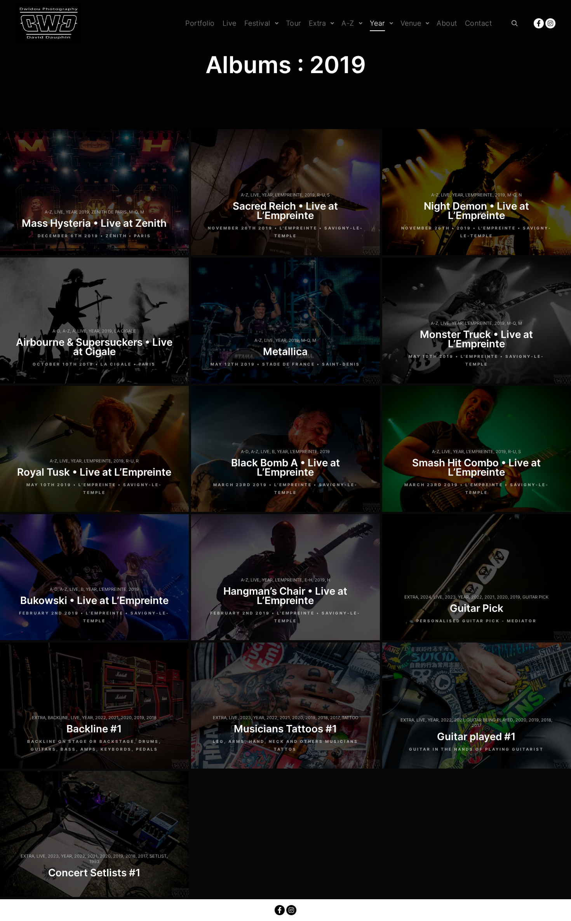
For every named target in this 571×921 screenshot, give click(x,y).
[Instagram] (550, 23)
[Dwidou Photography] (49, 23)
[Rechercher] (515, 23)
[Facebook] (539, 23)
